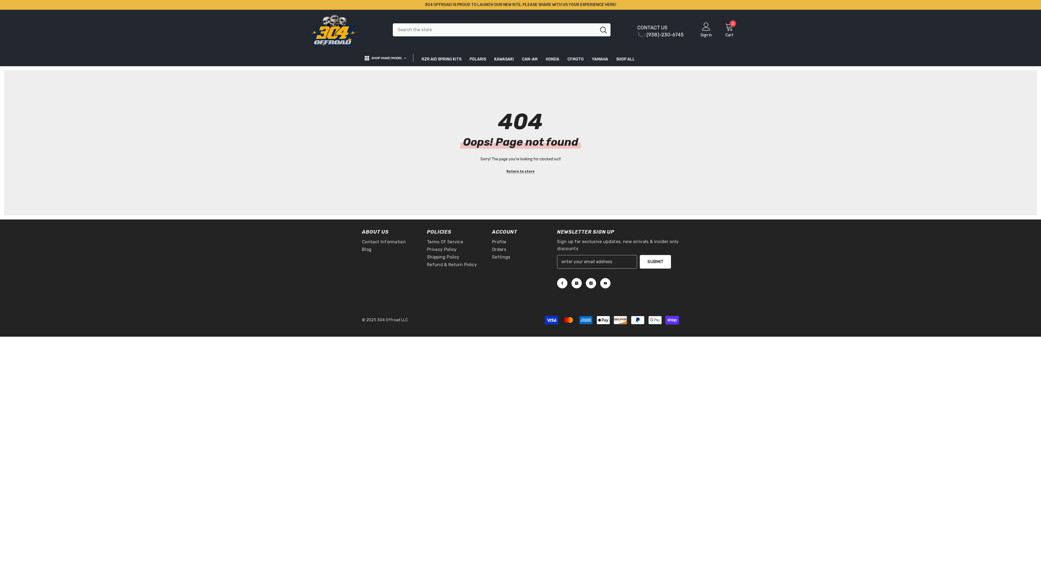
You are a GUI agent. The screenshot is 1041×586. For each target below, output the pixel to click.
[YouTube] (605, 283)
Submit (655, 261)
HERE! (610, 4)
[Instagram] (576, 283)
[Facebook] (562, 283)
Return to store (520, 171)
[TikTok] (591, 283)
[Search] (502, 29)
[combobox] (494, 29)
